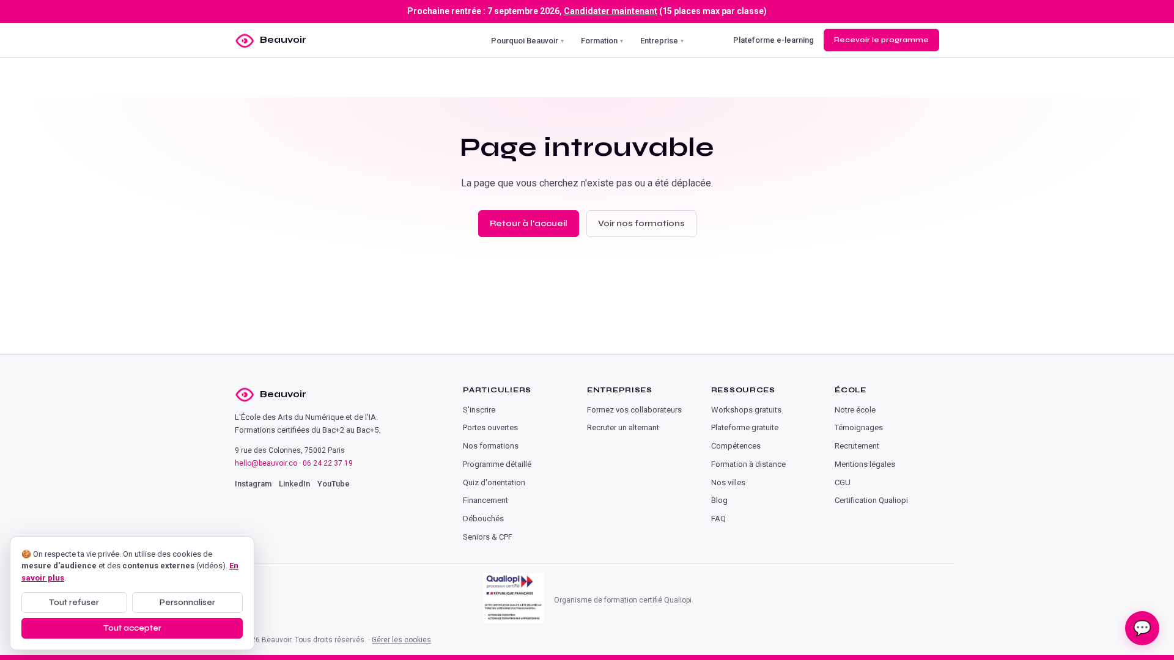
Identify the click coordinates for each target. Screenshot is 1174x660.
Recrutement (857, 445)
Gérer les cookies (401, 640)
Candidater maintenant (610, 11)
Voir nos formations (641, 223)
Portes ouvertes (490, 427)
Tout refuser (74, 602)
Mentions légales (865, 464)
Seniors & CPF (487, 536)
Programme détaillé (497, 464)
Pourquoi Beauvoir (527, 40)
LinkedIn (294, 483)
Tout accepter (132, 628)
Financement (485, 500)
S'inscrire (479, 409)
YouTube (333, 483)
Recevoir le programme (881, 39)
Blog (719, 500)
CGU (843, 482)
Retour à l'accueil (528, 223)
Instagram (253, 483)
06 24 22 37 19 (328, 463)
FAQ (718, 518)
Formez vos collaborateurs (634, 409)
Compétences (736, 445)
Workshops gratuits (746, 409)
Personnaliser (187, 602)
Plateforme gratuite (744, 427)
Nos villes (728, 482)
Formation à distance (748, 464)
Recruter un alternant (623, 427)
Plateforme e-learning (773, 40)
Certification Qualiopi (871, 500)
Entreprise (662, 40)
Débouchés (483, 518)
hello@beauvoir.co (266, 463)
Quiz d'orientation (494, 482)
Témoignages (859, 427)
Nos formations (491, 445)
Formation (602, 40)
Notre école (855, 409)
